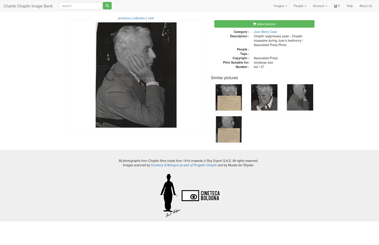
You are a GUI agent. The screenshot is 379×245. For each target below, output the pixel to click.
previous (124, 18)
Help (350, 6)
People (299, 6)
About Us (365, 6)
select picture (265, 24)
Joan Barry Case (265, 31)
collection (138, 18)
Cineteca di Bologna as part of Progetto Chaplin (184, 165)
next (151, 18)
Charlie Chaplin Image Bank (28, 6)
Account (319, 6)
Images (279, 6)
